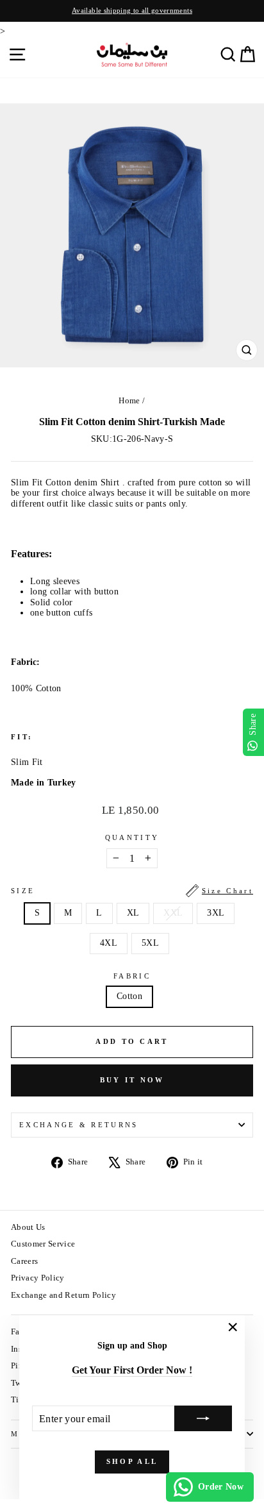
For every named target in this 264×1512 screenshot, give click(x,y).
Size (132, 891)
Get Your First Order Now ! (132, 1370)
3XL (215, 913)
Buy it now (132, 1080)
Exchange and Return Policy (63, 1295)
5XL (150, 943)
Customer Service (43, 1243)
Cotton (129, 996)
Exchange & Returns (78, 1125)
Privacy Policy (38, 1277)
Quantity (132, 837)
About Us (28, 1227)
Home (129, 400)
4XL (108, 943)
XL (133, 913)
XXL (173, 913)
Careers (24, 1261)
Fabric (132, 976)
